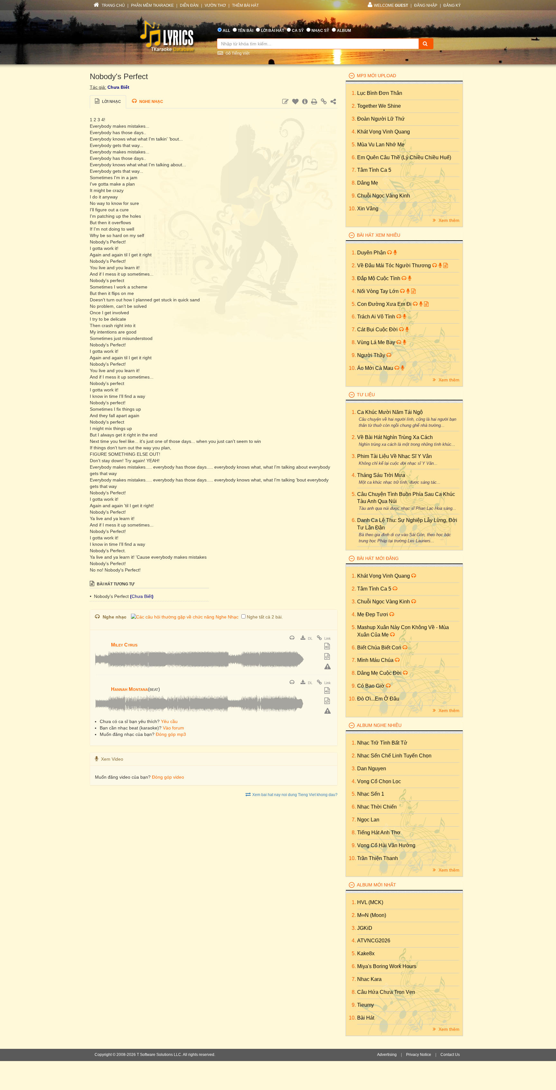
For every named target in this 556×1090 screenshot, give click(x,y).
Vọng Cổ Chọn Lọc (379, 781)
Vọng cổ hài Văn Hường (386, 845)
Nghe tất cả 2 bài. (265, 616)
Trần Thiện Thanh (377, 858)
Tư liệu (366, 394)
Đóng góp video (168, 777)
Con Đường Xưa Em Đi (385, 304)
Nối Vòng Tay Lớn (378, 291)
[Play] (101, 640)
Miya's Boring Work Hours (386, 966)
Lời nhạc (111, 101)
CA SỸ (298, 30)
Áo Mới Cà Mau (375, 368)
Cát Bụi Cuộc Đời (378, 329)
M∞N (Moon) (371, 915)
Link (327, 638)
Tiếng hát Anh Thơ (379, 832)
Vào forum (173, 727)
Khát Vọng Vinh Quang (383, 131)
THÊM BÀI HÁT (245, 5)
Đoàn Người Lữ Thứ (381, 119)
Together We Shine (379, 106)
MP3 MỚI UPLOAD (376, 75)
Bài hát (365, 1018)
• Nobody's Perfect (110, 596)
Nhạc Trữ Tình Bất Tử (382, 743)
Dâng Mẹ (367, 183)
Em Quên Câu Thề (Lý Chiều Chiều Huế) (404, 157)
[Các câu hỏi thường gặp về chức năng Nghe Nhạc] (184, 616)
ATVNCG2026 (373, 940)
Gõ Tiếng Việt (237, 53)
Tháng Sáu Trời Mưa (381, 475)
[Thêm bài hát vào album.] (327, 646)
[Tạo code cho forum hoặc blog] (327, 657)
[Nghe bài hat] (293, 638)
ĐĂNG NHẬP (425, 5)
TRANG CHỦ (113, 5)
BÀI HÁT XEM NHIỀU (378, 235)
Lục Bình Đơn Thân (379, 93)
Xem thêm (448, 220)
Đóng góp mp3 (171, 734)
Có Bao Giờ (371, 686)
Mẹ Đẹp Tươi (373, 614)
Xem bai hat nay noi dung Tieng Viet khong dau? (295, 794)
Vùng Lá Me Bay (376, 342)
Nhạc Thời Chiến (377, 807)
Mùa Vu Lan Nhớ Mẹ (380, 144)
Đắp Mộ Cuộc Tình (379, 278)
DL (309, 638)
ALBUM (344, 30)
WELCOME (391, 5)
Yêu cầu (169, 721)
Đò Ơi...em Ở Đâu (378, 698)
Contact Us (450, 1054)
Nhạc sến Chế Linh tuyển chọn (394, 755)
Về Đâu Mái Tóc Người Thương (394, 265)
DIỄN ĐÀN (189, 5)
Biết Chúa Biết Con (380, 647)
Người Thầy (371, 355)
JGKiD (364, 928)
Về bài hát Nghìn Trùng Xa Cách (395, 437)
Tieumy (365, 1005)
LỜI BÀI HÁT (272, 30)
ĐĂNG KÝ (452, 5)
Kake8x (366, 953)
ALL (226, 30)
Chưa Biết (118, 87)
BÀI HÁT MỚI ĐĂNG (378, 558)
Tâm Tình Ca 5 (374, 170)
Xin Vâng (367, 208)
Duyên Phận (372, 252)
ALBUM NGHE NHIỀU (379, 725)
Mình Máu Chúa (376, 660)
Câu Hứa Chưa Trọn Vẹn (386, 992)
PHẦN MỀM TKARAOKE (152, 5)
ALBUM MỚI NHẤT (376, 884)
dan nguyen (371, 768)
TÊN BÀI (245, 30)
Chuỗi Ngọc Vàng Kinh (383, 195)
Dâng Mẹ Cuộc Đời (380, 673)
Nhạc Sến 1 (370, 794)
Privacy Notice (418, 1054)
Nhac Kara (369, 979)
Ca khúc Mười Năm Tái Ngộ (390, 412)
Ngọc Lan (368, 819)
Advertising (387, 1054)
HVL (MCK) (370, 902)
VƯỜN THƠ (215, 5)
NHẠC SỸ (320, 30)
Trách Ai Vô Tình (376, 316)
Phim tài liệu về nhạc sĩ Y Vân (394, 456)
